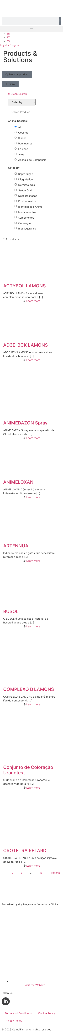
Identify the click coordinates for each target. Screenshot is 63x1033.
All (19, 127)
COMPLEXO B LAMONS (28, 689)
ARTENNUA (15, 546)
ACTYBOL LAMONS (24, 286)
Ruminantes (25, 143)
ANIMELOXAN (18, 482)
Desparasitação (27, 195)
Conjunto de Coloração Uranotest (28, 770)
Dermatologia (26, 185)
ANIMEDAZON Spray (25, 423)
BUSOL (11, 611)
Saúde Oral (25, 190)
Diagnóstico (25, 179)
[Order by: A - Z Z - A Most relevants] (22, 102)
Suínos (22, 138)
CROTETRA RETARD (24, 850)
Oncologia (24, 223)
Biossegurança (27, 228)
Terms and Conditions (18, 1013)
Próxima (55, 872)
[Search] (60, 21)
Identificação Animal (30, 206)
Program (10, 45)
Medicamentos (27, 212)
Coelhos (23, 132)
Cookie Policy (46, 1013)
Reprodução (25, 174)
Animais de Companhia (32, 160)
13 (41, 872)
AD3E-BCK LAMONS (25, 345)
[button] (31, 29)
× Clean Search (17, 93)
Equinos (23, 149)
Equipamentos (27, 201)
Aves (21, 154)
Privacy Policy (13, 1020)
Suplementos (26, 217)
